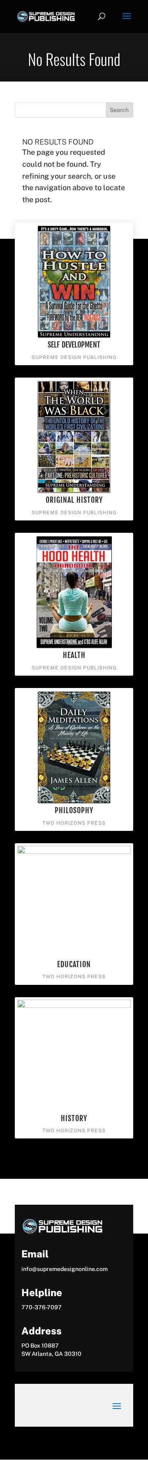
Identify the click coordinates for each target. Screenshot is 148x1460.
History (74, 1118)
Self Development (74, 344)
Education (74, 964)
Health (74, 655)
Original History (74, 499)
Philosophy (74, 810)
